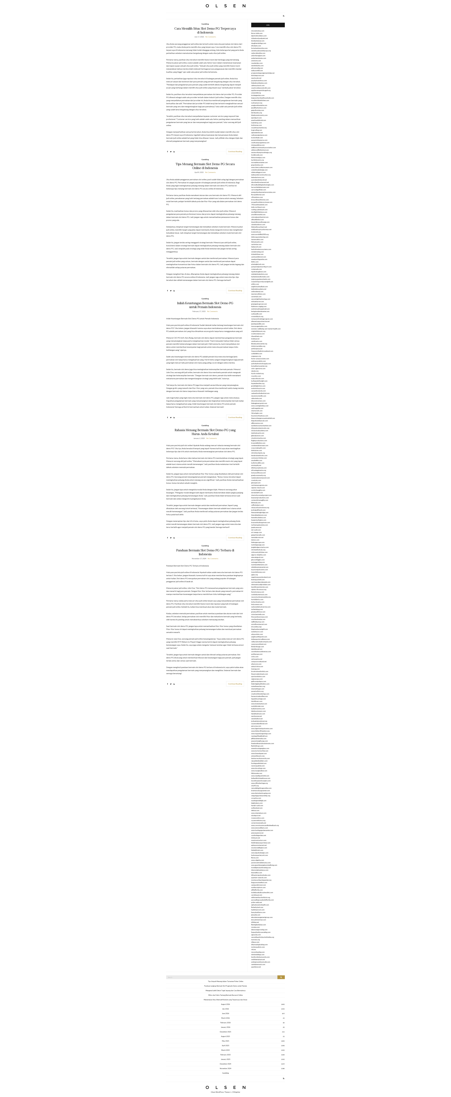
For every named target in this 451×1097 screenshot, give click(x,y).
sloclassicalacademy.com (259, 430)
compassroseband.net (258, 661)
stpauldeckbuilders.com (259, 761)
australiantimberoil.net (259, 180)
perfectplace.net (256, 349)
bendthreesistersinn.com (259, 587)
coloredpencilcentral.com (259, 217)
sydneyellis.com (256, 314)
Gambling (205, 24)
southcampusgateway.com (260, 143)
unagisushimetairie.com (259, 105)
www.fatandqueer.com (259, 753)
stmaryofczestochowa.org (260, 507)
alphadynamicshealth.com (260, 905)
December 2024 (225, 1064)
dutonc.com (255, 540)
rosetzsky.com (256, 480)
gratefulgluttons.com (258, 386)
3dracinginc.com (256, 413)
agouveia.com (256, 935)
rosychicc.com (256, 376)
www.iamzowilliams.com (259, 828)
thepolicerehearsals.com (259, 421)
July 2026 (225, 1009)
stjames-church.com (258, 488)
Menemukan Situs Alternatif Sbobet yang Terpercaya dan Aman (225, 1000)
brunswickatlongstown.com (260, 522)
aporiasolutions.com (258, 676)
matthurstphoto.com (258, 887)
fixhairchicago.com (257, 647)
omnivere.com (256, 61)
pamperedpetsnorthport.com (261, 267)
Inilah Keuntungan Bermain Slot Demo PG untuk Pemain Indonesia (205, 305)
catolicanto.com (256, 341)
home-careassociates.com (260, 359)
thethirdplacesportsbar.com (260, 843)
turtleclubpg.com (257, 609)
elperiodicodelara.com (259, 36)
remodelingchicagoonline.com (261, 788)
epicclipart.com (256, 118)
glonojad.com (255, 483)
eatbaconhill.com (257, 70)
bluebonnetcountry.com (259, 115)
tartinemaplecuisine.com (259, 525)
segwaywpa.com (257, 679)
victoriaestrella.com (258, 614)
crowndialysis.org (257, 316)
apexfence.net (256, 967)
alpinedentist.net (257, 133)
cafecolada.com (256, 398)
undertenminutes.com (258, 58)
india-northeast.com (258, 207)
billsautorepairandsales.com (260, 875)
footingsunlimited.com (258, 763)
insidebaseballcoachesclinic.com (262, 892)
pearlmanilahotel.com (258, 120)
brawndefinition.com (258, 443)
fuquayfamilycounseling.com (260, 932)
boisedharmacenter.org (259, 366)
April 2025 (225, 1045)
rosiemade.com (256, 269)
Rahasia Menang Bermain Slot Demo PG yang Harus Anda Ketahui (205, 432)
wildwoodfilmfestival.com (260, 150)
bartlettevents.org (257, 160)
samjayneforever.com (258, 885)
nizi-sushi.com (256, 530)
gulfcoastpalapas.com (258, 681)
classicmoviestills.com (258, 396)
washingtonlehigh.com (258, 801)
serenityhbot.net (257, 719)
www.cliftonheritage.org (259, 783)
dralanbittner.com (257, 254)
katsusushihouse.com (258, 473)
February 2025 (225, 1055)
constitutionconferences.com (261, 651)
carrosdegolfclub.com (258, 190)
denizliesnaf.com (256, 649)
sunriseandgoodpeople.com (260, 582)
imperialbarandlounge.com (260, 222)
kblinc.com (255, 262)
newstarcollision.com (258, 294)
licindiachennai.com (257, 41)
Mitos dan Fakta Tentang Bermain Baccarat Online (225, 995)
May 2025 (225, 1041)
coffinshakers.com (257, 505)
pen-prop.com (256, 726)
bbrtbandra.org (256, 113)
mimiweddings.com (257, 954)
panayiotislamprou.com (259, 140)
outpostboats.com (257, 378)
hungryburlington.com (258, 520)
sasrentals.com (256, 296)
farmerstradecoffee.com (259, 696)
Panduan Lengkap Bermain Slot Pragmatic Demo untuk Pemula (225, 986)
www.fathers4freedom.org (260, 731)
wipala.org (254, 371)
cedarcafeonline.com (258, 53)
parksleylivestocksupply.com (261, 363)
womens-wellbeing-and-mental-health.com (266, 329)
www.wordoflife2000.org (260, 234)
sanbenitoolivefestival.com (260, 393)
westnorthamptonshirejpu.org (261, 152)
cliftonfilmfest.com (257, 220)
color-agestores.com (258, 368)
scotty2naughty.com (258, 490)
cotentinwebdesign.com (259, 170)
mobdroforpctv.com (258, 388)
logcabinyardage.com (258, 699)
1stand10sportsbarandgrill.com (262, 282)
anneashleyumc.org (257, 756)
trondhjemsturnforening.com (261, 868)
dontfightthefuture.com (259, 212)
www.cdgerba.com (257, 860)
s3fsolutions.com (257, 197)
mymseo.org (255, 940)
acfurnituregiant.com (258, 56)
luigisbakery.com (257, 803)
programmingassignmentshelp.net (262, 73)
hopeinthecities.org (257, 383)
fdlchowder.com (256, 773)
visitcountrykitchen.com (259, 552)
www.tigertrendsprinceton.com (262, 728)
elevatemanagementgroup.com (262, 917)
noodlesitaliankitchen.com (260, 100)
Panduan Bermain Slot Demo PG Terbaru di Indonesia (205, 552)
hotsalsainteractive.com (259, 48)
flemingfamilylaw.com (258, 925)
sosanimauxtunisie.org (258, 128)
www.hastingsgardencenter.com (262, 830)
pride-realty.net (256, 902)
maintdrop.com (256, 123)
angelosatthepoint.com (259, 637)
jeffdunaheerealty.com (258, 738)
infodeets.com (256, 46)
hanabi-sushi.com (257, 805)
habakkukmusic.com (258, 714)
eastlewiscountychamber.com (261, 426)
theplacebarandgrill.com (259, 629)
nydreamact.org (256, 103)
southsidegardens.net (258, 835)
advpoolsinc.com (257, 634)
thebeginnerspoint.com (259, 403)
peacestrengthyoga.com (259, 741)
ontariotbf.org (256, 93)
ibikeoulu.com (256, 503)
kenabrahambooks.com (259, 455)
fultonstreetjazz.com (258, 157)
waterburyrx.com (257, 632)
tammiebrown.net (257, 537)
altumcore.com (256, 664)
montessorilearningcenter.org (261, 880)
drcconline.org (256, 627)
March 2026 (225, 1018)
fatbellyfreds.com (257, 850)
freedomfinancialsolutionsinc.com (262, 743)
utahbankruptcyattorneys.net (261, 229)
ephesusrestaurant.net (259, 845)
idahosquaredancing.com (259, 237)
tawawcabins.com (257, 239)
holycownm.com (256, 604)
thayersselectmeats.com (259, 674)
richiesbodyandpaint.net (259, 38)
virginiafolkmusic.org (258, 331)
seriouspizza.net (256, 659)
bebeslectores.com (257, 177)
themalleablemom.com (259, 515)
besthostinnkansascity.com (260, 957)
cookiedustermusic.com (259, 594)
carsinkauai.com (256, 895)
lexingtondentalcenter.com (260, 311)
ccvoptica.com (256, 798)
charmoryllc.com (256, 411)
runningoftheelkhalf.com (259, 736)
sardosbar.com (256, 244)
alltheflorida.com (257, 890)
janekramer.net (256, 527)
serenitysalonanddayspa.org (261, 51)
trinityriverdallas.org (258, 346)
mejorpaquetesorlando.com (260, 279)
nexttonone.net (256, 716)
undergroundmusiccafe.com (260, 962)
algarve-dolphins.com (258, 555)
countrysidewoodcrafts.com (260, 88)
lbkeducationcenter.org (259, 344)
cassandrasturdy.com (258, 391)
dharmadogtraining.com (259, 944)
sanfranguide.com (257, 408)
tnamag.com (255, 669)
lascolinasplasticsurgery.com (261, 781)
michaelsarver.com (257, 301)
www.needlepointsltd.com (260, 776)
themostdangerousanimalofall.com (263, 418)
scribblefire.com (256, 354)
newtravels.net (256, 78)
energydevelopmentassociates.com (263, 192)
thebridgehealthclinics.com (260, 684)
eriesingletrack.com (257, 264)
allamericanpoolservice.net (260, 321)
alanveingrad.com (257, 557)
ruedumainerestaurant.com (260, 478)
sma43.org (255, 786)
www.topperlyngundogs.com (261, 734)
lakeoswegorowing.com (259, 930)
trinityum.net (255, 838)
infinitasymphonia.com (259, 468)
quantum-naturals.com (259, 877)
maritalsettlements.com (259, 565)
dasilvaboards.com (257, 433)
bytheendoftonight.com (259, 381)
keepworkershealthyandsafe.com (262, 98)
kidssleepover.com (257, 75)
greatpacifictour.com (258, 612)
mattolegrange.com (258, 545)
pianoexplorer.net (257, 833)
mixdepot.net (255, 815)
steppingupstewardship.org (260, 796)
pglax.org (254, 575)
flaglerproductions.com (259, 440)
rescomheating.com (258, 952)
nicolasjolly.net (256, 465)
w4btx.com (255, 284)
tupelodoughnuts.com (258, 272)
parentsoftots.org (257, 691)
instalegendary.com (257, 95)
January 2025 (225, 1059)
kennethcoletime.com (258, 517)
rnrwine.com (255, 927)
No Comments (210, 37)
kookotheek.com (257, 138)
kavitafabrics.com (257, 599)
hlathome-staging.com (258, 306)
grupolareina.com (257, 165)
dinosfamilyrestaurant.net (260, 182)
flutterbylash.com (257, 907)
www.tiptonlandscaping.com (261, 793)
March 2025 (225, 1050)
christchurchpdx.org (258, 453)
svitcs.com (254, 657)
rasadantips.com (257, 63)
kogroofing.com (256, 130)
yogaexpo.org (256, 356)
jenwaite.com (255, 915)
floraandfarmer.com (258, 195)
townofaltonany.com (258, 572)
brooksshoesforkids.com (259, 671)
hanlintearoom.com (257, 910)
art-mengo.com (256, 532)
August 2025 (225, 1036)
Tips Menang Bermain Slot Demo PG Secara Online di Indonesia (205, 166)
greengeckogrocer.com (259, 304)
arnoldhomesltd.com (258, 214)
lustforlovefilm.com (257, 463)
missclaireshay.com (257, 31)
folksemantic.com (257, 242)
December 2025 (225, 1032)
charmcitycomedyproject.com (261, 495)
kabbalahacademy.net (258, 289)
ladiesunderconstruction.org (260, 175)
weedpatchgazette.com (259, 259)
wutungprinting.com (258, 562)
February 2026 (225, 1023)
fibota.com (255, 858)
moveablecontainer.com (259, 162)
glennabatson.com (257, 436)
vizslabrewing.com (257, 252)
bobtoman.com (256, 125)
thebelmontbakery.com (259, 83)
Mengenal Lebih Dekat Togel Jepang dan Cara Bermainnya (225, 990)
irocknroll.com (256, 232)
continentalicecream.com (259, 445)
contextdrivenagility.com (259, 500)
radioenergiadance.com (259, 135)
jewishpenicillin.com (258, 324)
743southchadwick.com (259, 205)
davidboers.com (256, 701)
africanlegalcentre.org (258, 470)
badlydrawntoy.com (258, 709)
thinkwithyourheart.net (259, 227)
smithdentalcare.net (258, 959)
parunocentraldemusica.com (261, 863)
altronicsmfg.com (257, 68)
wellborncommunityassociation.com (263, 147)
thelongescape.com (257, 542)
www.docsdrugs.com (258, 768)
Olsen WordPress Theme (220, 1092)
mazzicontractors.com (258, 840)
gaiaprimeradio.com (258, 535)
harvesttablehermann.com (260, 187)
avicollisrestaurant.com (259, 624)
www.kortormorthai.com (259, 751)
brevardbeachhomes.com (260, 200)
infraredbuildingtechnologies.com (262, 185)
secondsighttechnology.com (260, 299)
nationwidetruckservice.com (260, 607)
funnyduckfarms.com (258, 912)
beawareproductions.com (260, 498)
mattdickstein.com (257, 706)
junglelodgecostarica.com (260, 547)
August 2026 (225, 1004)
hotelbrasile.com (257, 155)
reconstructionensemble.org (260, 597)
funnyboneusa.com (257, 592)
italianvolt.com (256, 247)
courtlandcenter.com (258, 619)
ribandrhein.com (256, 336)
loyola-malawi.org (257, 373)
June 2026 (225, 1013)
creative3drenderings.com (260, 694)
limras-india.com (256, 33)
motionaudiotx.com (258, 947)
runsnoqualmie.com (258, 766)
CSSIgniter (236, 1092)
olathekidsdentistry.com (259, 274)
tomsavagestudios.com (259, 326)
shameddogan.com (257, 689)
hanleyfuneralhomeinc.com (260, 277)
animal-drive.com (257, 666)
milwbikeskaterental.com (259, 567)
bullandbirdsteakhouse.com (260, 778)
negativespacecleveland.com (261, 577)
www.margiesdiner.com (259, 771)
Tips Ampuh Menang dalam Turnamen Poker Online (225, 981)
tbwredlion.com (256, 873)
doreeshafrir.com (257, 493)
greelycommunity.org (258, 475)
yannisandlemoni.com (258, 257)
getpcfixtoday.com (257, 110)
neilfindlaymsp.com (257, 622)
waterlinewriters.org (258, 686)
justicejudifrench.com (258, 510)
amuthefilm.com (256, 460)
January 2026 (225, 1027)
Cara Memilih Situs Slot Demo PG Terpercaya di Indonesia (205, 30)
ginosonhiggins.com (258, 560)
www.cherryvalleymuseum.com (261, 167)
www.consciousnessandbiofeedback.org (265, 825)
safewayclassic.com (257, 85)
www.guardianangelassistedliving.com (264, 865)
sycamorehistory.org (258, 820)
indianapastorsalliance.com (260, 639)
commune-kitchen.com (259, 458)
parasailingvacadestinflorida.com (262, 900)
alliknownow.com (257, 423)
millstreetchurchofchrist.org (260, 897)
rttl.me (253, 949)
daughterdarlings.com (258, 43)
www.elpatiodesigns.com (259, 853)
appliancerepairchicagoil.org (260, 90)
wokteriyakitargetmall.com (260, 309)
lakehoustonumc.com (258, 711)
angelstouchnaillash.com (259, 287)
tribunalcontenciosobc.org (260, 428)
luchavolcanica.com (257, 602)
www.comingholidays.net (259, 406)
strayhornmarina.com (258, 438)
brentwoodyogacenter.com (260, 791)
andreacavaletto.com (258, 361)
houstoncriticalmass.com (259, 416)
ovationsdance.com (258, 334)
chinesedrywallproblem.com (260, 584)
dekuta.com (255, 810)
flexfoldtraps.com (257, 746)
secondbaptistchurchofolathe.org (262, 937)
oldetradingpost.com (258, 172)
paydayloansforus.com (259, 80)
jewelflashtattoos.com (258, 108)
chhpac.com (255, 942)
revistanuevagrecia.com (259, 485)
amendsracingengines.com (260, 748)
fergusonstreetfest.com (259, 882)
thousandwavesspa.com (259, 617)
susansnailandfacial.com (259, 724)
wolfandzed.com (256, 808)
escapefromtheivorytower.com (261, 202)
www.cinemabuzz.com (258, 813)
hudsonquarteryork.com (259, 855)
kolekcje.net (255, 339)
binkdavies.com (256, 450)
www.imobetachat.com (259, 704)
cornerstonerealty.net (258, 823)
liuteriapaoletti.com (258, 580)
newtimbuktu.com (257, 66)
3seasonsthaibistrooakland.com (262, 351)
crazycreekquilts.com (258, 448)
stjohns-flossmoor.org (258, 589)
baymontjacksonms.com (259, 570)
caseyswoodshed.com (258, 644)
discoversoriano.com (258, 401)
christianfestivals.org (258, 550)
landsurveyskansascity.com (260, 758)
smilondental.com (257, 291)
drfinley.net (255, 922)
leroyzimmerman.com (258, 920)
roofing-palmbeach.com (259, 210)
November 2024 (225, 1068)
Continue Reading (235, 151)
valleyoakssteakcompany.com (261, 642)
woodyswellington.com (259, 848)
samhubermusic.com (258, 964)
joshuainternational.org (259, 721)
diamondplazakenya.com (259, 870)
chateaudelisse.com (258, 145)
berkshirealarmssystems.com (261, 249)
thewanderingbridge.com (259, 512)
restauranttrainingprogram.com (262, 319)
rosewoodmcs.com (257, 818)
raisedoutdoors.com (258, 224)
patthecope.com (256, 654)
